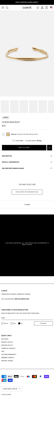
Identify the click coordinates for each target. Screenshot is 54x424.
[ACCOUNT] (42, 7)
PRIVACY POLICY (7, 342)
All (21, 323)
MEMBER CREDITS (7, 357)
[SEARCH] (8, 7)
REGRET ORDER (7, 360)
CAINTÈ (8, 394)
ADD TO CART (24, 147)
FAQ (2, 351)
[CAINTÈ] (27, 7)
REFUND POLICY (7, 345)
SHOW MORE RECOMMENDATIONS (27, 192)
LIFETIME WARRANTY (8, 354)
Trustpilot (27, 204)
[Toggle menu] (3, 7)
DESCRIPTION (7, 156)
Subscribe (43, 323)
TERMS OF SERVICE (8, 348)
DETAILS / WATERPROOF (10, 162)
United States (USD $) (10, 389)
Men (14, 323)
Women (6, 323)
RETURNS (4, 339)
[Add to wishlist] (49, 147)
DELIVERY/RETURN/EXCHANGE (13, 168)
